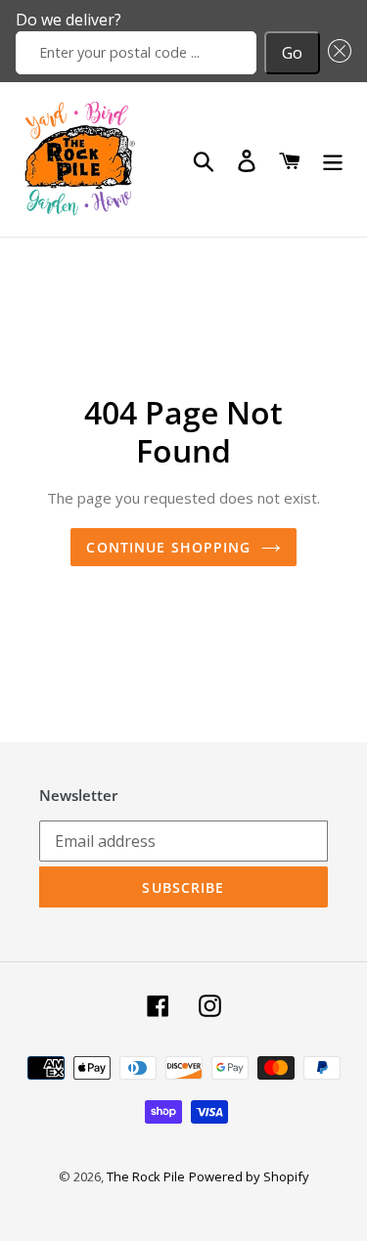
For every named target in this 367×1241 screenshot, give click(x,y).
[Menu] (332, 160)
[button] (335, 52)
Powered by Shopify (249, 1176)
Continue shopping (168, 547)
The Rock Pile (146, 1176)
